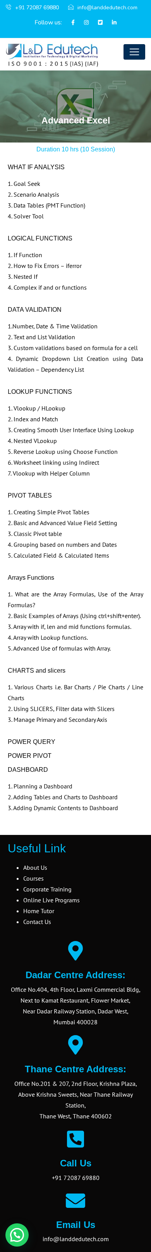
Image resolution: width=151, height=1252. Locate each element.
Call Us (75, 1163)
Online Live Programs (51, 900)
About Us (35, 867)
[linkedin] (110, 22)
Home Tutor (38, 911)
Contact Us (37, 922)
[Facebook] (69, 22)
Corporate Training (47, 889)
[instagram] (82, 22)
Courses (33, 878)
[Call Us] (75, 1139)
